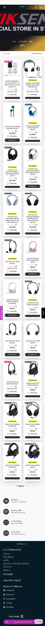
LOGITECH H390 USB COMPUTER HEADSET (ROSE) (33, 257)
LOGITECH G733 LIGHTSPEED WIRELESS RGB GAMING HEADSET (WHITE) (33, 167)
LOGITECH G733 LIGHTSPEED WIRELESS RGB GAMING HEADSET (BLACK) (12, 167)
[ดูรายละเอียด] (22, 501)
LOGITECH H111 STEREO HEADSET (12, 339)
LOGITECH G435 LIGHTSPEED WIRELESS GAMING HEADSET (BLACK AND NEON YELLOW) (33, 213)
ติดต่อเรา (6, 570)
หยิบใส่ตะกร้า (12, 140)
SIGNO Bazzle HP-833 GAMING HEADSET (33, 379)
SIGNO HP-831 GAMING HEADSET (33, 461)
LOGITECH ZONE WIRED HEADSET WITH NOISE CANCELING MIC (33, 80)
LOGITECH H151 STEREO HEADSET (33, 339)
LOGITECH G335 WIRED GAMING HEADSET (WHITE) (33, 123)
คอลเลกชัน (22, 41)
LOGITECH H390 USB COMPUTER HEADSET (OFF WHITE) (12, 298)
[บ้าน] (22, 7)
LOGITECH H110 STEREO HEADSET (12, 257)
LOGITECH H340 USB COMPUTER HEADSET (12, 379)
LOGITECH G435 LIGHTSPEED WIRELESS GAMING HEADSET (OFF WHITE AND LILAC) (12, 213)
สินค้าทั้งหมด (8, 557)
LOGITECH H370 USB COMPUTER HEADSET (33, 298)
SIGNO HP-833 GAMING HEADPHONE (12, 420)
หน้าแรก (6, 554)
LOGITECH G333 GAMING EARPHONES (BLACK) (12, 123)
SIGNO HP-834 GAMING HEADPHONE (12, 461)
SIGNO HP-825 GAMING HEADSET (33, 420)
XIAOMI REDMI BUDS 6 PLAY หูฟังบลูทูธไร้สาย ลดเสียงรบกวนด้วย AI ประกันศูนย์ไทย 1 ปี (12, 80)
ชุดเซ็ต (6, 560)
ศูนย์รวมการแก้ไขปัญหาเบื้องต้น (16, 563)
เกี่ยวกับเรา (7, 567)
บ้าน (14, 41)
